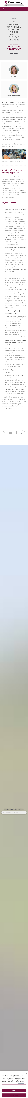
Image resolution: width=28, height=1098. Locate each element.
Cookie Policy (21, 1083)
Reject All (14, 1090)
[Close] (26, 1073)
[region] (14, 1084)
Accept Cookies (14, 1095)
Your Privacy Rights (14, 1086)
